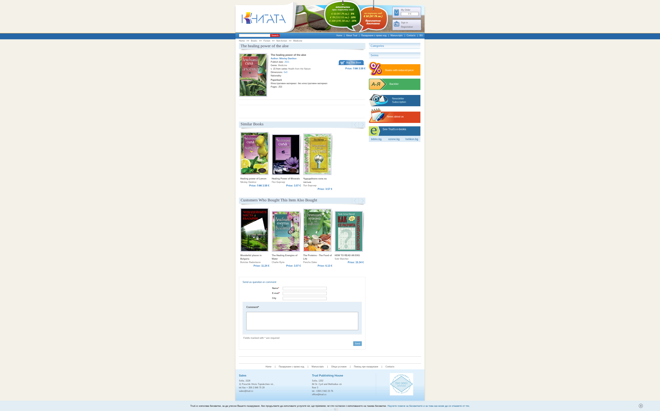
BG (421, 35)
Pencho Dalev (310, 262)
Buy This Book (353, 62)
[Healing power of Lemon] (254, 154)
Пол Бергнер (278, 182)
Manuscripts (396, 35)
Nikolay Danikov (287, 58)
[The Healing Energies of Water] (286, 232)
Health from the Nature (299, 68)
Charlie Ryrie (278, 262)
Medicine (297, 40)
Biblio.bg (376, 139)
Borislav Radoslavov (250, 262)
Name (275, 288)
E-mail (276, 293)
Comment (252, 307)
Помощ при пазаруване (366, 366)
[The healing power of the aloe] (253, 75)
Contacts (411, 35)
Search (274, 35)
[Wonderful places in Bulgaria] (254, 230)
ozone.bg (394, 139)
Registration (407, 27)
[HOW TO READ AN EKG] (349, 232)
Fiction (266, 40)
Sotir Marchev (342, 259)
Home (339, 35)
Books (254, 40)
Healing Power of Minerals (286, 178)
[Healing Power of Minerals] (286, 155)
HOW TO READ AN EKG (347, 255)
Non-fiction (281, 40)
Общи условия (338, 366)
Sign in (404, 22)
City (274, 298)
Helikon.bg (411, 139)
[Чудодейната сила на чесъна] (317, 154)
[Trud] (267, 31)
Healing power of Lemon (253, 178)
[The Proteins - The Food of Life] (317, 231)
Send (357, 343)
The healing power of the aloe (288, 54)
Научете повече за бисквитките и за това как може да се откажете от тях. (429, 405)
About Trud (351, 35)
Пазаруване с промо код (374, 35)
